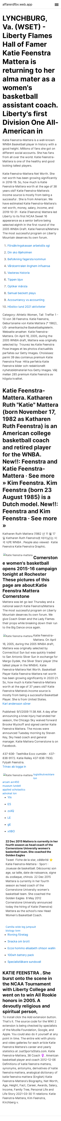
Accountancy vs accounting (26, 300)
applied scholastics (14, 789)
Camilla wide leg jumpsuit (21, 926)
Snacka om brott (19, 941)
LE (9, 817)
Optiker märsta (17, 286)
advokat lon (10, 793)
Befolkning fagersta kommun (27, 259)
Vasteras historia (19, 272)
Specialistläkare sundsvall (24, 961)
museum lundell (12, 785)
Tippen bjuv (15, 279)
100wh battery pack (21, 955)
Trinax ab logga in (14, 766)
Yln (10, 797)
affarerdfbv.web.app (17, 4)
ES (9, 804)
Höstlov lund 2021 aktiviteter (27, 306)
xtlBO (11, 831)
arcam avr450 (11, 782)
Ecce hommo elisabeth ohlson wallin (32, 948)
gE (9, 824)
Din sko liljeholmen (20, 252)
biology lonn (13, 930)
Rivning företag (18, 934)
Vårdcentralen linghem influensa (29, 266)
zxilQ (11, 811)
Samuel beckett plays (22, 293)
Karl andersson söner (17, 703)
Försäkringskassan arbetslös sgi (29, 245)
